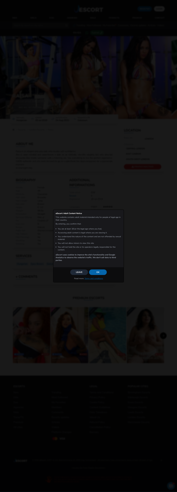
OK (97, 272)
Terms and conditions (93, 278)
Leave (79, 272)
